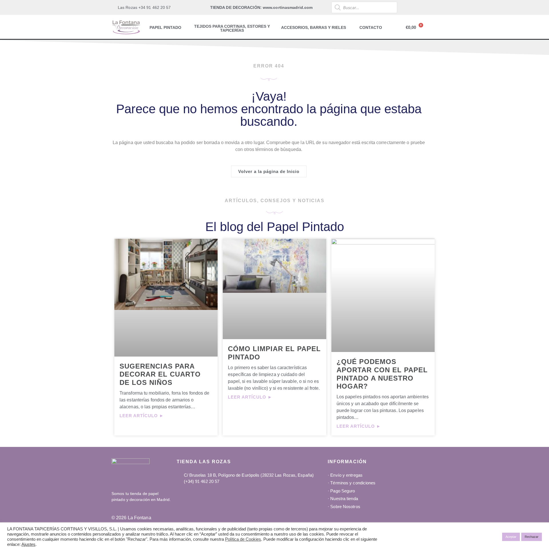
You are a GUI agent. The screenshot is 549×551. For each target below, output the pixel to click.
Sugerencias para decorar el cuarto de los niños (160, 374)
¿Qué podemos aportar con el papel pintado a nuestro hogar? (382, 374)
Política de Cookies (243, 539)
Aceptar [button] (511, 536)
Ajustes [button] (28, 544)
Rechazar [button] (531, 536)
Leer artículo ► (142, 415)
